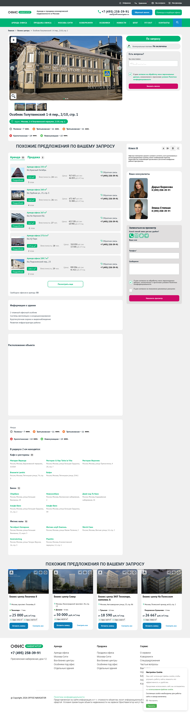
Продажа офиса (105, 652)
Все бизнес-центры (64, 660)
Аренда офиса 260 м (37, 189)
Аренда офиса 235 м (37, 166)
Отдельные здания (64, 668)
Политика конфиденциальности (69, 697)
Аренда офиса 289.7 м (37, 258)
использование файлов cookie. (161, 689)
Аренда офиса (61, 652)
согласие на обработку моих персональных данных (154, 281)
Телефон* (133, 251)
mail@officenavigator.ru (119, 14)
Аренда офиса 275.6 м (37, 235)
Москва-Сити (61, 656)
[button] (64, 98)
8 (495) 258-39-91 (161, 190)
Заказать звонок (153, 86)
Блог (142, 676)
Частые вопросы (149, 664)
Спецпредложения (150, 660)
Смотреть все (38, 626)
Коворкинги (146, 656)
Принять (151, 706)
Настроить (153, 700)
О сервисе (145, 652)
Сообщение (133, 261)
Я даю (154, 289)
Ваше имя (133, 240)
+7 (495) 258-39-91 (115, 12)
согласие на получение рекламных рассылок (157, 289)
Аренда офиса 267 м (37, 212)
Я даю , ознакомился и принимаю (155, 77)
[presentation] (12, 68)
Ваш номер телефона (134, 59)
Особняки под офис (64, 664)
